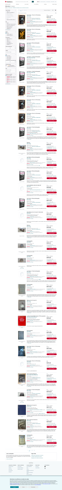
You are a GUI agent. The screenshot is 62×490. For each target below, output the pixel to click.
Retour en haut (31, 462)
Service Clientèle (37, 467)
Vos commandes (11, 470)
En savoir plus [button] (7, 83)
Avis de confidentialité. (38, 484)
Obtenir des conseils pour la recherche (37, 455)
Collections (17, 4)
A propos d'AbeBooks (29, 466)
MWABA (40, 279)
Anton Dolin (29, 30)
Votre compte (48, 1)
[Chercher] (33, 1)
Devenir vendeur (54, 4)
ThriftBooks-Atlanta (33, 35)
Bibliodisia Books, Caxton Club (34, 276)
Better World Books (32, 21)
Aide (55, 1)
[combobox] (23, 1)
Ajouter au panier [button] (51, 22)
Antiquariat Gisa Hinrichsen (33, 351)
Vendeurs (45, 4)
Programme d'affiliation (20, 467)
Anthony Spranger (32, 162)
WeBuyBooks (31, 148)
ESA (40, 413)
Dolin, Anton (29, 128)
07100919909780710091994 (36, 377)
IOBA (42, 413)
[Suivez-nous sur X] (45, 468)
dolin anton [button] (10, 7)
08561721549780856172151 (36, 146)
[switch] (6, 65)
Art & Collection (36, 4)
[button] (19, 10)
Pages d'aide (37, 466)
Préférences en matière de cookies (30, 473)
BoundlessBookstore (33, 245)
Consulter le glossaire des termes (36, 456)
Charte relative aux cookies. (46, 483)
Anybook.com (31, 231)
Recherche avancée (7, 4)
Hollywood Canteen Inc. (33, 204)
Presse (27, 467)
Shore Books (31, 320)
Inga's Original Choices (33, 133)
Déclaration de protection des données (30, 471)
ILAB (44, 413)
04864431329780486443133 (36, 33)
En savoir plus (7, 29)
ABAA (39, 413)
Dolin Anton (29, 213)
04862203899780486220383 (36, 103)
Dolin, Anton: (29, 347)
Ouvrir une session (43, 1)
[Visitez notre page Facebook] (45, 466)
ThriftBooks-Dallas (32, 119)
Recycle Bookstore (32, 177)
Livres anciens (26, 4)
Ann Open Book (32, 216)
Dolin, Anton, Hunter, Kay (31, 57)
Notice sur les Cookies (29, 474)
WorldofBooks (32, 49)
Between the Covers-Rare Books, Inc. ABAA (36, 409)
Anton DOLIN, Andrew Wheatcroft (32, 374)
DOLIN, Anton (29, 406)
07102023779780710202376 (36, 423)
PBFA (39, 165)
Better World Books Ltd (33, 77)
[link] (55, 10)
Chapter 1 (31, 305)
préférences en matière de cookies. (14, 483)
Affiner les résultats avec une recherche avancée (20, 7)
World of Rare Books (33, 335)
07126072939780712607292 (36, 60)
